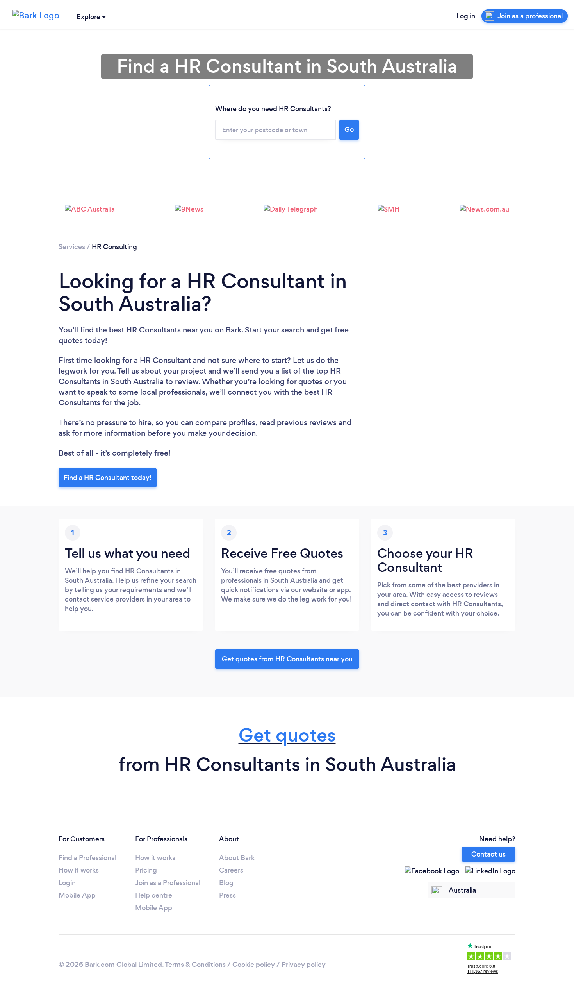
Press (227, 895)
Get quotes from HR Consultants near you (287, 659)
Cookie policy (253, 964)
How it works (79, 870)
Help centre (153, 895)
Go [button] (349, 129)
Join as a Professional (167, 882)
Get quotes (287, 735)
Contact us (488, 854)
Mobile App (77, 895)
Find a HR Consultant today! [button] (108, 477)
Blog (226, 882)
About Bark (237, 857)
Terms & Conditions (195, 964)
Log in (465, 16)
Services (72, 246)
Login (67, 882)
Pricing (146, 870)
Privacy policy (304, 964)
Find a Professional (87, 857)
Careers (231, 870)
